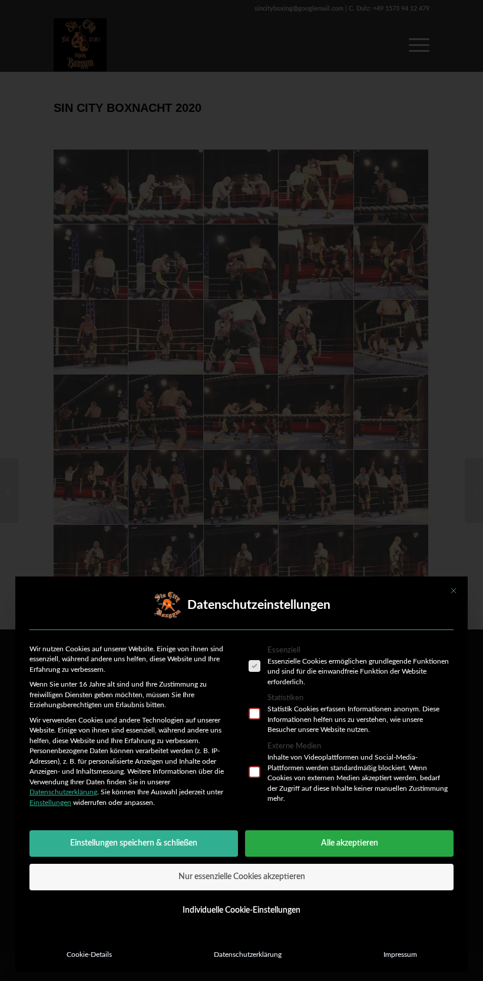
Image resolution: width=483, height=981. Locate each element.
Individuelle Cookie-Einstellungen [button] (241, 910)
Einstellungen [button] (50, 802)
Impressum (400, 954)
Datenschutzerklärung (63, 792)
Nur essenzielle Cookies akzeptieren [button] (241, 877)
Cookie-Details (89, 954)
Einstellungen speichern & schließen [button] (133, 843)
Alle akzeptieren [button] (349, 843)
